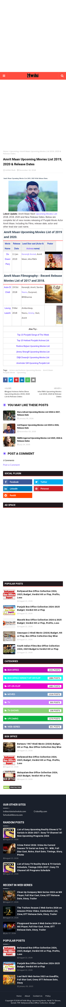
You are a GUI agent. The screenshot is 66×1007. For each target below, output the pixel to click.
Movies (31, 694)
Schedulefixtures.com (13, 815)
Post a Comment (11, 465)
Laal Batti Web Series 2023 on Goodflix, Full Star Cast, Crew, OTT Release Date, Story (38, 979)
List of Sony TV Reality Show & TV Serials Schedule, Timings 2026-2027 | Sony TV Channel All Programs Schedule (39, 867)
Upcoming (14, 151)
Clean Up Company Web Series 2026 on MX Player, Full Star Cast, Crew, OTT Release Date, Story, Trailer (39, 895)
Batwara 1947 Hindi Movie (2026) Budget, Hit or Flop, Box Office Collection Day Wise (39, 745)
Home (5, 151)
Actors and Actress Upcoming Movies (25, 370)
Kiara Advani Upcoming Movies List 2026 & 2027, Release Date (38, 413)
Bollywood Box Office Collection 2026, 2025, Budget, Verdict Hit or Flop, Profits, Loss (38, 594)
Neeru (24, 292)
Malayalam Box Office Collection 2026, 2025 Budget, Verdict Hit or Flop (37, 774)
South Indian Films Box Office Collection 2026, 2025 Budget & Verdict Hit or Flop (38, 647)
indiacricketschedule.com (14, 811)
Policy (47, 996)
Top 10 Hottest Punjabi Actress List (33, 340)
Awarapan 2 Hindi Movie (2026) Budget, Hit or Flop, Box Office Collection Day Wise (39, 634)
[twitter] (48, 482)
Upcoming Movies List (46, 213)
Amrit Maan (48, 370)
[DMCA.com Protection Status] (12, 788)
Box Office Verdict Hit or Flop (31, 678)
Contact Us (37, 996)
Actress (29, 248)
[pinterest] (48, 488)
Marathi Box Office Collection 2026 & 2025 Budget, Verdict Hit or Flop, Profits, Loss (39, 621)
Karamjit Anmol (29, 254)
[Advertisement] (33, 36)
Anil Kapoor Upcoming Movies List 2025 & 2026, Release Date (38, 426)
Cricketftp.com (40, 811)
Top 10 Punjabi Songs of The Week (33, 334)
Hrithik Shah (10, 170)
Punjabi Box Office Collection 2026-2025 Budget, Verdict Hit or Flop (38, 608)
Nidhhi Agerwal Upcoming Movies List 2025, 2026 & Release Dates (39, 439)
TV (31, 702)
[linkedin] (17, 488)
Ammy (31, 313)
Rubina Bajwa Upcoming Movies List (33, 346)
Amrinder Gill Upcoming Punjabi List (33, 363)
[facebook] (17, 482)
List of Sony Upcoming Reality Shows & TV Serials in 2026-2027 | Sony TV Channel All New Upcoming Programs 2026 (39, 832)
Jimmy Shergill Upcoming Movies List (33, 351)
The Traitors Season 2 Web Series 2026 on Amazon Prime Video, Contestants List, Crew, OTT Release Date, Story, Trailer (39, 911)
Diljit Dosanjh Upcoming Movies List (33, 357)
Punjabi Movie (9, 372)
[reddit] (17, 495)
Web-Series (31, 726)
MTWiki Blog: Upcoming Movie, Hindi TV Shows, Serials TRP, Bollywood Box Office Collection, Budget (36, 1001)
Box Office (31, 670)
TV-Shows (31, 710)
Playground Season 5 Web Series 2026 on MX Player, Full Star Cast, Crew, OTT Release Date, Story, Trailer (39, 926)
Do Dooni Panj (7, 259)
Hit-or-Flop (31, 686)
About (27, 996)
